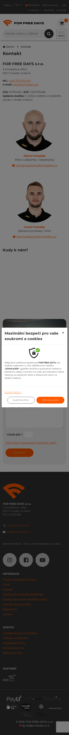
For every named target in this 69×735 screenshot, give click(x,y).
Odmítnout (13, 392)
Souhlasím (50, 400)
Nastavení (21, 400)
